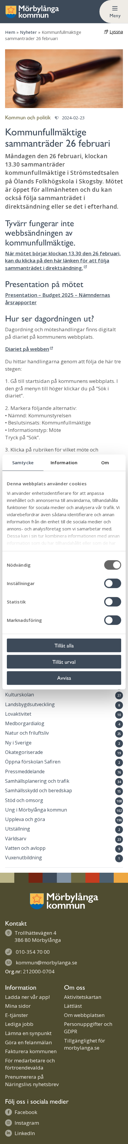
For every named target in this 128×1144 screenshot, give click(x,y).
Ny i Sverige (18, 742)
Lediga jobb (19, 1024)
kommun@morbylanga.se (46, 962)
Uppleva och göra (25, 819)
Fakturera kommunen (31, 1051)
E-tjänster (16, 1015)
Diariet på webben (27, 349)
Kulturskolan (19, 694)
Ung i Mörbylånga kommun (36, 809)
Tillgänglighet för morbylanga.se (84, 1044)
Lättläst (73, 1005)
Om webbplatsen (84, 1015)
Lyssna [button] (116, 31)
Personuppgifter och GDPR (88, 1028)
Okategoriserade (24, 752)
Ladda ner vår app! (27, 997)
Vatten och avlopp (25, 848)
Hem (10, 32)
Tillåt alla (64, 645)
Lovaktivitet (18, 714)
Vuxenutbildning (23, 857)
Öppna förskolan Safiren (32, 761)
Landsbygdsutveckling (30, 704)
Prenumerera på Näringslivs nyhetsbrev (32, 1080)
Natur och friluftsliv (27, 733)
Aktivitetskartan (82, 997)
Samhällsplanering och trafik (37, 781)
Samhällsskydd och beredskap (38, 790)
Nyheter (28, 32)
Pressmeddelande (25, 771)
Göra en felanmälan (28, 1042)
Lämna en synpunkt (28, 1033)
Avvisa (64, 678)
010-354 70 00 (33, 951)
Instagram (27, 1122)
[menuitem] (113, 11)
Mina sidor (18, 1005)
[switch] (112, 583)
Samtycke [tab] (23, 462)
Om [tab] (105, 462)
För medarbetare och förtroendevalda (30, 1064)
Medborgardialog (24, 723)
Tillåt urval (64, 661)
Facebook (26, 1112)
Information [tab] (64, 462)
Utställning (17, 828)
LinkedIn (25, 1133)
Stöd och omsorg (24, 800)
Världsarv (15, 838)
